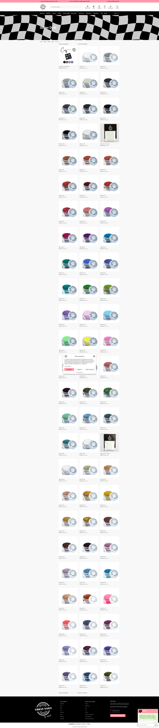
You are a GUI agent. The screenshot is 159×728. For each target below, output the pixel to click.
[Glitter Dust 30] (89, 313)
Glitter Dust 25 (103, 272)
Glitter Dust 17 (61, 221)
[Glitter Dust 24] (89, 262)
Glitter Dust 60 (103, 582)
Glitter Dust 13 (103, 169)
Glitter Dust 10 (82, 143)
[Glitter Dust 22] (109, 236)
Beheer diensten (68, 366)
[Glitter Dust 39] (89, 391)
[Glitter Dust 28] (109, 287)
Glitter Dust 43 (103, 427)
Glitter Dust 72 (103, 685)
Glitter (52, 41)
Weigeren (79, 369)
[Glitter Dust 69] (109, 649)
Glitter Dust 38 (61, 401)
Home (41, 41)
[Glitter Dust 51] (109, 494)
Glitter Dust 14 (61, 195)
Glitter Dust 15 (82, 195)
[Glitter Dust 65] (89, 623)
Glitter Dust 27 (82, 298)
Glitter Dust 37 (103, 376)
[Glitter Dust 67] (68, 649)
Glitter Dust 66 (103, 634)
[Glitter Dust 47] (89, 468)
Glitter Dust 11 (61, 169)
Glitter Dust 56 (82, 556)
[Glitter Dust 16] (109, 184)
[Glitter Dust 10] (89, 133)
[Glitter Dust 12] (89, 158)
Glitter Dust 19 (103, 221)
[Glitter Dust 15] (89, 184)
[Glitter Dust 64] (68, 623)
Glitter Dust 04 (82, 92)
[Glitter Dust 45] (89, 442)
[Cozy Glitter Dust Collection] (68, 55)
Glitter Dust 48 (103, 479)
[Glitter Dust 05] (109, 81)
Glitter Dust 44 (61, 453)
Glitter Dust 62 (82, 608)
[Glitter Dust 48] (109, 468)
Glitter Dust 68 (82, 659)
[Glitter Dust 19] (109, 210)
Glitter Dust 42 (82, 427)
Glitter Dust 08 (103, 118)
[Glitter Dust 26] (68, 287)
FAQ (105, 8)
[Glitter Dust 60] (109, 571)
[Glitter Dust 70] (68, 674)
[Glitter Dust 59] (89, 571)
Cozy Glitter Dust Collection (64, 66)
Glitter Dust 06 (61, 118)
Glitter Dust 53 (82, 530)
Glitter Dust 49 (61, 505)
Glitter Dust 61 (61, 608)
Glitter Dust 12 (82, 169)
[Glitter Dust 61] (68, 597)
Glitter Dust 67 (61, 659)
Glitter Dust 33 (82, 350)
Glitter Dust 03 (61, 92)
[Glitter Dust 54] (109, 520)
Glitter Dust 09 (61, 143)
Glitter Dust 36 (82, 376)
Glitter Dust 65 (82, 634)
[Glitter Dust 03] (68, 81)
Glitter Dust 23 (61, 272)
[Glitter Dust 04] (89, 81)
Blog (94, 8)
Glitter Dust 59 (82, 582)
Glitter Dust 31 (103, 324)
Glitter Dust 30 (82, 324)
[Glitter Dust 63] (109, 597)
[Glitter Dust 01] (89, 55)
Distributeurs (110, 8)
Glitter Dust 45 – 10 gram (105, 453)
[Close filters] (53, 44)
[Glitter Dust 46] (68, 468)
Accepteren (69, 369)
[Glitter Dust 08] (109, 107)
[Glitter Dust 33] (89, 339)
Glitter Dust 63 (103, 608)
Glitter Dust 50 (82, 505)
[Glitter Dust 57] (109, 545)
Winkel (45, 41)
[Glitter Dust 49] (68, 494)
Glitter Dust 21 (82, 247)
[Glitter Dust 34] (109, 339)
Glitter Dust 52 (61, 530)
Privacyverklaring (79, 372)
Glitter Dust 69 (103, 659)
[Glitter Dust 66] (109, 623)
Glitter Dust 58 (61, 582)
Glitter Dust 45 (82, 453)
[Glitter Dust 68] (89, 649)
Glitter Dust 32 (61, 350)
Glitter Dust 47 (82, 479)
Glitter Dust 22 (103, 247)
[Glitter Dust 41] (68, 416)
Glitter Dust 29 (61, 324)
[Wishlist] (76, 48)
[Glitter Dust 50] (89, 494)
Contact (117, 8)
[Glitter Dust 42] (89, 416)
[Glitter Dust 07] (89, 107)
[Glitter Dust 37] (109, 365)
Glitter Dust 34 (103, 350)
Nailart (48, 41)
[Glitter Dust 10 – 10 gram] (109, 133)
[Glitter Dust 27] (89, 287)
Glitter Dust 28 (103, 298)
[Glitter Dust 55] (68, 545)
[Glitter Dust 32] (68, 339)
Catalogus (99, 8)
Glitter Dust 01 (82, 66)
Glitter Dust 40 (103, 401)
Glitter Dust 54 (103, 530)
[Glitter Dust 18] (89, 210)
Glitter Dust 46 (61, 479)
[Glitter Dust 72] (109, 674)
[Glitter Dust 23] (68, 262)
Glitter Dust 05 (103, 92)
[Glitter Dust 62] (89, 597)
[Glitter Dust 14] (68, 184)
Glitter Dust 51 (103, 505)
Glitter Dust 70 (61, 685)
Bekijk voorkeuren (90, 369)
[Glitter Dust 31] (109, 313)
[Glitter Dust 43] (109, 416)
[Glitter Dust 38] (68, 391)
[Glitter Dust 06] (68, 107)
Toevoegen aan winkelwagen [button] (68, 70)
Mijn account (87, 8)
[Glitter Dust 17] (68, 210)
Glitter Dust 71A (82, 685)
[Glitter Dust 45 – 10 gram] (109, 442)
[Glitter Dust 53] (89, 520)
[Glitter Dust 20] (68, 236)
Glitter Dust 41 (61, 427)
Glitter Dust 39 (82, 401)
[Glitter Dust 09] (68, 133)
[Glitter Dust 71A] (89, 674)
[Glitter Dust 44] (68, 442)
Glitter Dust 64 (61, 634)
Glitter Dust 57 (103, 556)
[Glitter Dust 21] (89, 236)
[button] (94, 356)
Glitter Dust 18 (82, 221)
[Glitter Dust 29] (68, 313)
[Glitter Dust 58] (68, 571)
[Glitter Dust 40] (109, 391)
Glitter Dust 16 (103, 195)
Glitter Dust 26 (61, 298)
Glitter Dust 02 (103, 66)
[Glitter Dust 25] (109, 262)
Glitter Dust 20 (61, 247)
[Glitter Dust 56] (89, 545)
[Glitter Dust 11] (68, 158)
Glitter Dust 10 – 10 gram (105, 143)
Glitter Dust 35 (61, 376)
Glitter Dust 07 (82, 118)
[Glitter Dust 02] (109, 55)
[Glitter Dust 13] (109, 158)
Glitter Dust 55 (61, 556)
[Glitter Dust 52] (68, 520)
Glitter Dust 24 (82, 272)
